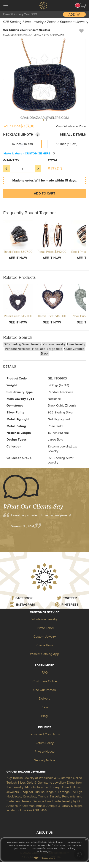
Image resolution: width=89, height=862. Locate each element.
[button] (83, 5)
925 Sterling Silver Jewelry (22, 344)
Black (44, 354)
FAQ (45, 673)
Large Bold (54, 349)
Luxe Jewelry (76, 344)
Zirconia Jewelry (54, 344)
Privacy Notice (44, 752)
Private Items (45, 645)
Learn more (48, 858)
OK (36, 858)
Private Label (44, 628)
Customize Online (44, 681)
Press (44, 707)
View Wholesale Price (71, 126)
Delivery (44, 699)
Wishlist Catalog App (44, 654)
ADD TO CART (44, 193)
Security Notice (44, 760)
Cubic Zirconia (74, 349)
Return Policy (44, 743)
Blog (44, 716)
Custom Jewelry (44, 637)
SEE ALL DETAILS (73, 135)
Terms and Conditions (44, 734)
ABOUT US (45, 833)
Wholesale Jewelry (44, 619)
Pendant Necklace (18, 349)
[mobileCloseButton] (5, 6)
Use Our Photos (44, 690)
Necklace (39, 349)
